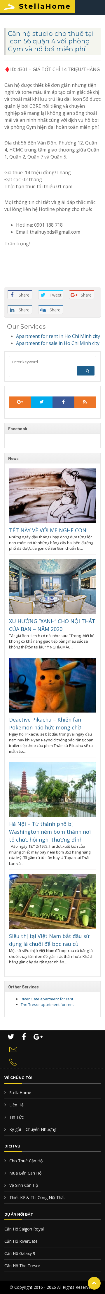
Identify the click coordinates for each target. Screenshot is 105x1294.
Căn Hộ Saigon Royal (24, 1229)
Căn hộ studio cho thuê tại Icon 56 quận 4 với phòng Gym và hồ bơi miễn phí (51, 41)
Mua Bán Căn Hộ (24, 1173)
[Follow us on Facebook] (63, 402)
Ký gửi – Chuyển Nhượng (32, 1129)
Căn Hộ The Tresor (22, 1265)
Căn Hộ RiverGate (21, 1241)
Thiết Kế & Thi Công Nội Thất (36, 1197)
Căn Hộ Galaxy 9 (19, 1253)
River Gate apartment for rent (47, 999)
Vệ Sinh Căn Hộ (23, 1185)
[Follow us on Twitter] (42, 402)
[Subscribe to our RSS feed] (20, 402)
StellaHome (45, 6)
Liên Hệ (16, 1105)
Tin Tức (16, 1117)
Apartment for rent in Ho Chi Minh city (58, 336)
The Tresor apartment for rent (47, 1004)
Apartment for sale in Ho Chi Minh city (57, 343)
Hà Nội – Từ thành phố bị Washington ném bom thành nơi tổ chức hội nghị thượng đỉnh (50, 831)
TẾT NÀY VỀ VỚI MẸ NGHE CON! (48, 530)
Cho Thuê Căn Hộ (25, 1160)
